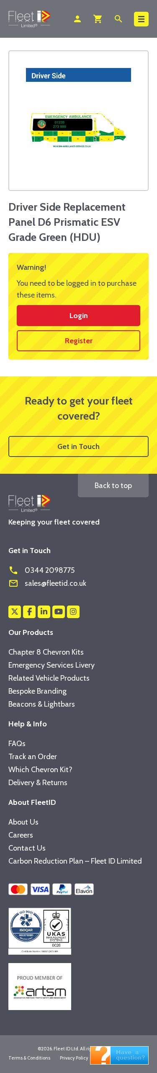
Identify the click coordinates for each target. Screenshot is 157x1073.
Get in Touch (78, 446)
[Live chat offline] (119, 1054)
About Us (23, 822)
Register (79, 340)
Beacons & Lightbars (41, 704)
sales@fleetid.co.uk (47, 583)
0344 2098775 (41, 570)
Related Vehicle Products (49, 678)
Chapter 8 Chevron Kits (46, 652)
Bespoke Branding (37, 691)
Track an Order (32, 756)
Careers (20, 835)
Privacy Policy (74, 1058)
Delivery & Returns (37, 782)
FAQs (17, 743)
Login (78, 315)
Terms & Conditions (29, 1058)
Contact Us (27, 848)
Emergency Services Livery (51, 665)
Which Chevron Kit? (40, 769)
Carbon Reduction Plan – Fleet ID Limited (75, 861)
